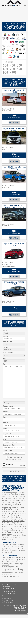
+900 (13, 72)
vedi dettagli (14, 123)
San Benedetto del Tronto (9, 528)
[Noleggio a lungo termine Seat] (24, 49)
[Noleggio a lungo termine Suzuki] (11, 53)
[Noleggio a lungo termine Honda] (17, 38)
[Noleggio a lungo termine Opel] (8, 49)
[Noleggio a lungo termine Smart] (7, 53)
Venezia (21, 532)
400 (12, 65)
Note (4, 364)
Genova (23, 519)
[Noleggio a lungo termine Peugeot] (12, 49)
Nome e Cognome (8, 406)
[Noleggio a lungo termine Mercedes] (17, 46)
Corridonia (17, 517)
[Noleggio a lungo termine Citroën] (17, 35)
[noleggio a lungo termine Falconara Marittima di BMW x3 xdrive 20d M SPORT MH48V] (14, 286)
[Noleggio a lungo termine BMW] (13, 35)
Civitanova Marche (7, 517)
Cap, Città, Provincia (9, 434)
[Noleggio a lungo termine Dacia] (3, 38)
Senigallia (8, 530)
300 (5, 65)
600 (5, 69)
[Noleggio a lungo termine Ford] (12, 38)
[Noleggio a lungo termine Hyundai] (23, 38)
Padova (8, 523)
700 (12, 69)
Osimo (3, 523)
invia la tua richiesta (14, 471)
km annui (6, 358)
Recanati (19, 526)
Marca (5, 331)
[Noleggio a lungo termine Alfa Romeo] (5, 35)
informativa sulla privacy (14, 480)
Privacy (18, 610)
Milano (22, 521)
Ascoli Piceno (21, 513)
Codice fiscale (7, 451)
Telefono (6, 411)
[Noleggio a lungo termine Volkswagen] (14, 57)
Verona (4, 534)
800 (19, 69)
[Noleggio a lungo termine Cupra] (22, 35)
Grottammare (6, 521)
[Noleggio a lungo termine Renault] (20, 49)
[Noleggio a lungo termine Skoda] (3, 53)
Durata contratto (8, 353)
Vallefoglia (15, 532)
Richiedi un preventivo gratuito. (11, 576)
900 (5, 72)
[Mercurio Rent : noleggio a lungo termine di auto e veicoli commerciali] (11, 1)
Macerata (16, 521)
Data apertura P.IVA (9, 445)
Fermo (13, 519)
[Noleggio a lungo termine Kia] (11, 42)
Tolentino (15, 530)
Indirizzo (5, 428)
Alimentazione (7, 342)
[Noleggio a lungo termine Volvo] (18, 57)
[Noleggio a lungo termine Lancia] (16, 42)
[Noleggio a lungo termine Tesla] (20, 53)
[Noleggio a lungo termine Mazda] (13, 46)
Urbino (9, 532)
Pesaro (19, 523)
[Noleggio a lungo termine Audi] (9, 35)
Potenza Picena (11, 526)
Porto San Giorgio (12, 524)
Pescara (4, 524)
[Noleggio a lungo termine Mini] (22, 46)
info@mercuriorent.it (8, 602)
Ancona (14, 513)
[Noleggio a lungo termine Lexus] (4, 46)
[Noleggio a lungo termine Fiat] (7, 38)
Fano (9, 519)
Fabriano (4, 519)
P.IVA (4, 439)
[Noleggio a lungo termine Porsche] (16, 49)
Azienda (5, 423)
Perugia (13, 523)
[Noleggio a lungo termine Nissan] (4, 49)
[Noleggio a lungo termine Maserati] (9, 46)
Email (4, 417)
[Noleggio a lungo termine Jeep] (6, 42)
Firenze (18, 519)
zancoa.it (26, 613)
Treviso (4, 532)
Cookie (22, 610)
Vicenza (9, 534)
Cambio (5, 347)
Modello (5, 336)
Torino (21, 530)
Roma (24, 526)
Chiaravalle (19, 515)
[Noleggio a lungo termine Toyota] (10, 57)
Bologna (4, 515)
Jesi (11, 521)
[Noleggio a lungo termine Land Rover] (21, 42)
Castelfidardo (11, 515)
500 (19, 65)
